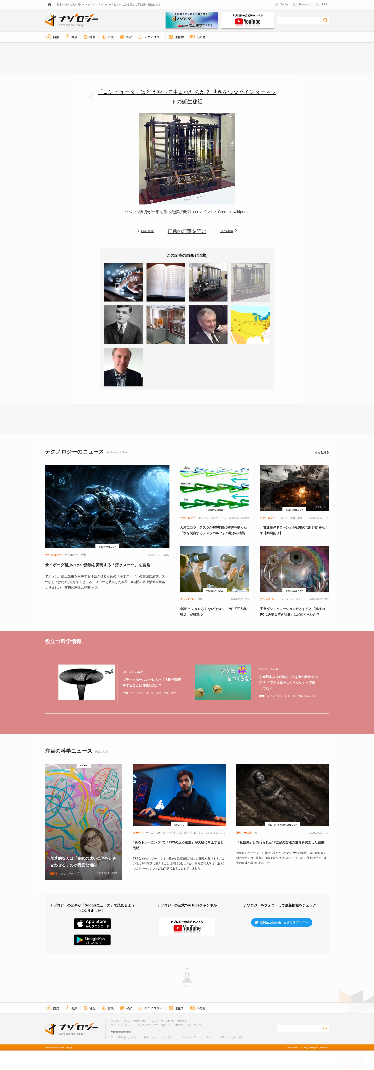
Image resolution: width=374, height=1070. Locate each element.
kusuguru (117, 1031)
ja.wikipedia (239, 211)
